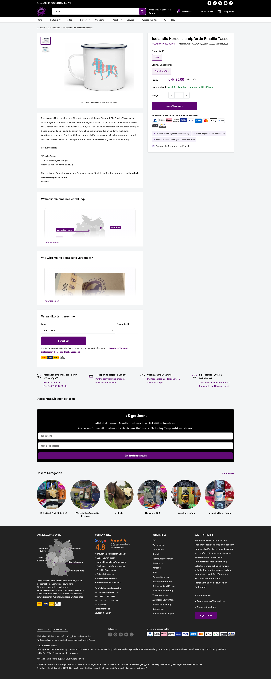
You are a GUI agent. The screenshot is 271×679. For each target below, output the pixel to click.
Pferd (39, 19)
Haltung (54, 19)
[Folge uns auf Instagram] (215, 3)
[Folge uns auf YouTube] (226, 3)
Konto (152, 12)
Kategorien (158, 609)
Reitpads (209, 561)
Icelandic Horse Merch (163, 43)
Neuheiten (200, 574)
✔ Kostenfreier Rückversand (108, 582)
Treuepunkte (203, 601)
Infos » (82, 597)
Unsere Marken (223, 570)
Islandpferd (211, 574)
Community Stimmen (162, 558)
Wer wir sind (158, 545)
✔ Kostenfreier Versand (106, 578)
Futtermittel (209, 570)
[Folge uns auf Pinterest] (220, 3)
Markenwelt (200, 586)
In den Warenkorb (174, 106)
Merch (115, 19)
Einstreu (224, 565)
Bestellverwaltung (161, 604)
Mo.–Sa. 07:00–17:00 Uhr (55, 386)
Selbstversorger (203, 565)
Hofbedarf (200, 561)
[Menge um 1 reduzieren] (171, 95)
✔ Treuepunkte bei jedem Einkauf (110, 553)
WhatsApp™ (100, 604)
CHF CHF (58, 629)
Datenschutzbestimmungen (100, 668)
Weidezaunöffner (218, 582)
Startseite (41, 27)
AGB (154, 572)
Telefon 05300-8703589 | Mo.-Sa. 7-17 (54, 3)
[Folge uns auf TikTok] (231, 3)
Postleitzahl (123, 324)
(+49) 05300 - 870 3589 (105, 596)
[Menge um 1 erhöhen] (186, 95)
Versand (156, 567)
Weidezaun (223, 574)
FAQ (164, 19)
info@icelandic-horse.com (107, 592)
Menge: (155, 95)
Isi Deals (215, 565)
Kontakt (156, 554)
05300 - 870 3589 (51, 382)
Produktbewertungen (163, 613)
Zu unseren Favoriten (163, 599)
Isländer (199, 570)
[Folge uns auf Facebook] (209, 3)
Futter (83, 19)
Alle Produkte (54, 27)
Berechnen (63, 340)
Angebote (99, 19)
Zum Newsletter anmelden (136, 455)
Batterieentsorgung (162, 581)
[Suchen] (142, 11)
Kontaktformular (102, 608)
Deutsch (41, 629)
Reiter (69, 19)
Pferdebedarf (201, 578)
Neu (173, 19)
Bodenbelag (221, 561)
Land (43, 324)
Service (130, 19)
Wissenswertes (150, 19)
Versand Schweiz (160, 576)
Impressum (158, 549)
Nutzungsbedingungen (125, 668)
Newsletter (158, 563)
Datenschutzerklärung (163, 586)
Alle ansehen (228, 473)
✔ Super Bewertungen (105, 558)
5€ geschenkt (206, 615)
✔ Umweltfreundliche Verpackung (110, 562)
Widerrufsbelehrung (162, 590)
